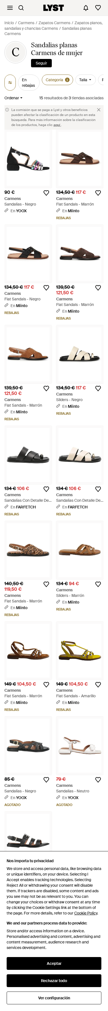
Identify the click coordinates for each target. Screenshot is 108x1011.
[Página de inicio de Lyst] (53, 7)
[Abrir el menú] (10, 8)
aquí (57, 125)
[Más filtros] (10, 83)
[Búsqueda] (21, 8)
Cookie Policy (85, 913)
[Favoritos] (98, 7)
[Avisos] (85, 7)
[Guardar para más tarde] (46, 193)
